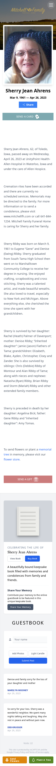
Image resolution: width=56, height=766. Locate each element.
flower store (12, 459)
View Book (15, 558)
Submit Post (28, 660)
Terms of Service (36, 752)
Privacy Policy (19, 752)
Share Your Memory (20, 607)
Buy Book (32, 558)
